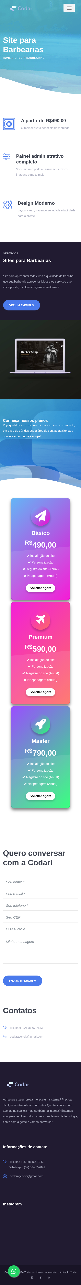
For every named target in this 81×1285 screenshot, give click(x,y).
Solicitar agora (40, 588)
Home (7, 58)
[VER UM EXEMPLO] (21, 300)
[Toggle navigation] (69, 8)
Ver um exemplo (21, 305)
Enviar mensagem (22, 981)
